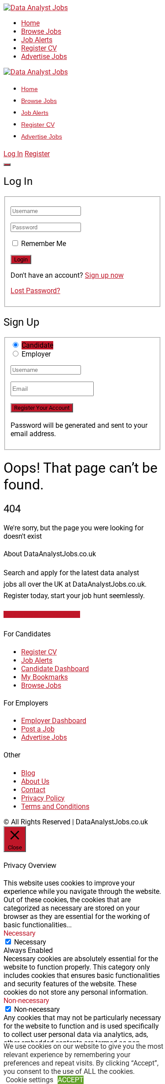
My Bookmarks (44, 677)
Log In (13, 154)
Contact (33, 790)
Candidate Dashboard (55, 669)
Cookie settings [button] (29, 1080)
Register (37, 154)
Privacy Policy (43, 798)
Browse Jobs (41, 31)
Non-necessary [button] (26, 1000)
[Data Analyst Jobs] (36, 8)
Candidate (37, 345)
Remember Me (43, 243)
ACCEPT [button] (71, 1080)
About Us (35, 781)
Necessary (30, 942)
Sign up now (104, 275)
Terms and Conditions (55, 806)
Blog (28, 773)
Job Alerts (36, 40)
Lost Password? (35, 291)
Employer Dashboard (53, 721)
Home (30, 23)
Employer (36, 354)
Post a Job (38, 729)
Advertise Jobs (44, 56)
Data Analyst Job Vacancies (42, 614)
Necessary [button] (20, 933)
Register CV (39, 48)
